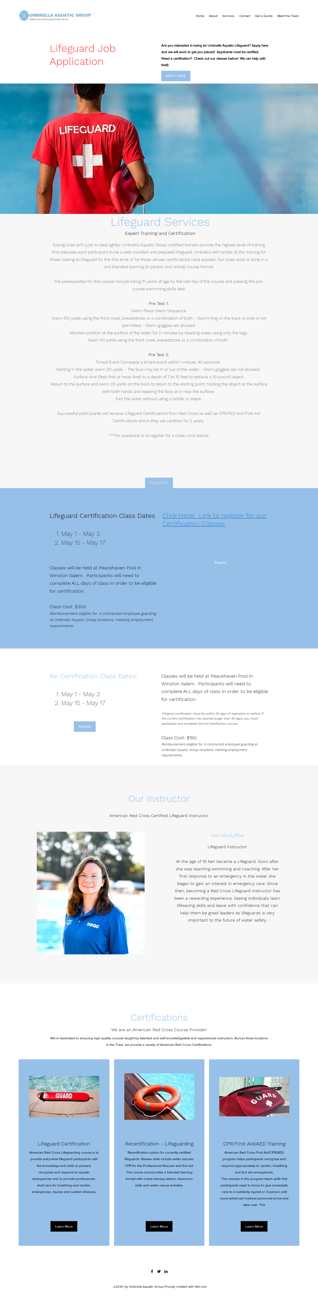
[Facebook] (152, 1271)
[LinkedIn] (166, 1271)
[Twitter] (159, 1271)
